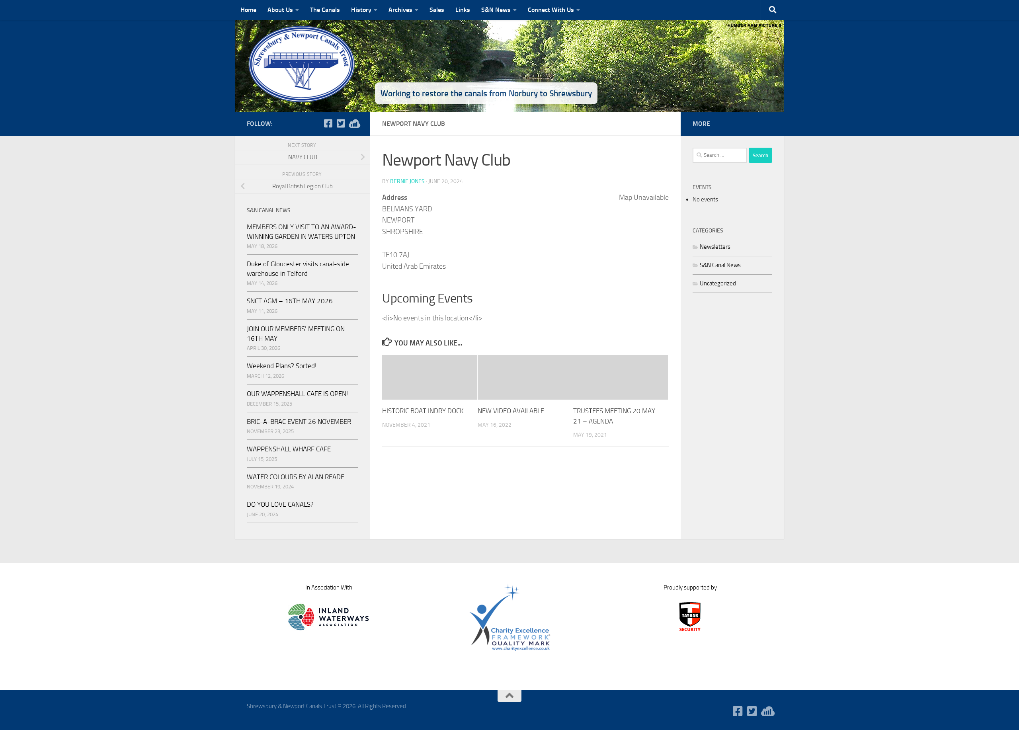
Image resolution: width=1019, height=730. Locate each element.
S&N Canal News (720, 265)
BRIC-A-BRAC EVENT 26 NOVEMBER (299, 422)
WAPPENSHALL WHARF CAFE (289, 449)
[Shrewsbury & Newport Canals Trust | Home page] (302, 63)
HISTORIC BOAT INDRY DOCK (423, 411)
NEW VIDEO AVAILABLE (511, 411)
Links (462, 10)
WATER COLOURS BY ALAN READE (295, 477)
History (361, 10)
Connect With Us (551, 10)
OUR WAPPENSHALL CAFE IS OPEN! (297, 394)
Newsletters (715, 246)
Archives (400, 10)
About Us (280, 10)
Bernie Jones (407, 181)
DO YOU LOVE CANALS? (280, 504)
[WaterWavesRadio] (353, 123)
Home (248, 10)
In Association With (328, 587)
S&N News (496, 10)
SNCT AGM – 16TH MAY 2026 (290, 301)
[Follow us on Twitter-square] (341, 123)
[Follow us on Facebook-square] (328, 123)
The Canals (325, 10)
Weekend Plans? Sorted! (281, 366)
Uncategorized (718, 283)
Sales (436, 10)
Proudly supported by (690, 587)
